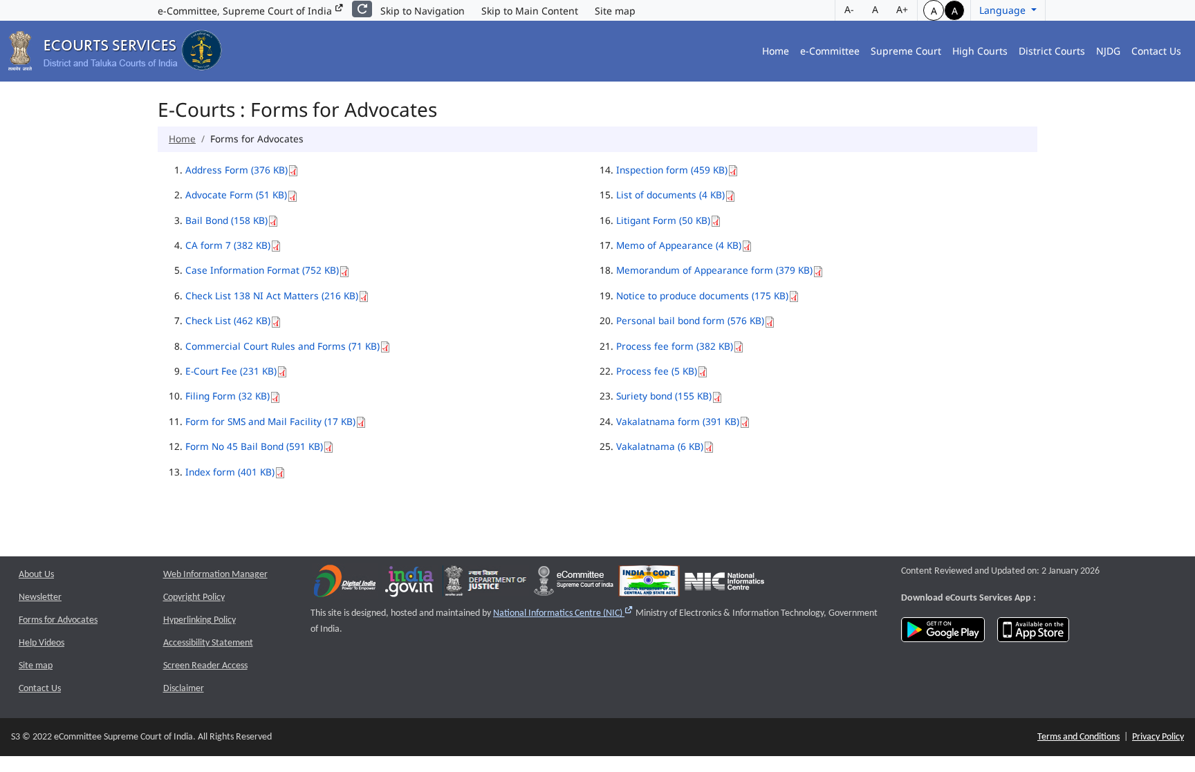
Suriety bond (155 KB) (664, 395)
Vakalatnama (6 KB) (659, 446)
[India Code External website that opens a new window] (649, 584)
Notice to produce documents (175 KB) (702, 295)
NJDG (1108, 50)
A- (849, 9)
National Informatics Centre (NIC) (563, 613)
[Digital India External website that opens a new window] (345, 584)
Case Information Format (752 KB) (262, 269)
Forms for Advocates (58, 620)
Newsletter (40, 597)
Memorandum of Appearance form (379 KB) (714, 269)
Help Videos (41, 643)
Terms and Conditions (1078, 737)
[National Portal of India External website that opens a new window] (410, 584)
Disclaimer (183, 688)
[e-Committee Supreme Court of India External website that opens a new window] (573, 584)
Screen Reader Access (205, 665)
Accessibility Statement (208, 643)
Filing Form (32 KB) (227, 395)
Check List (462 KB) (227, 320)
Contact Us (1156, 50)
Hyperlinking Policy (199, 620)
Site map (615, 10)
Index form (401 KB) (230, 471)
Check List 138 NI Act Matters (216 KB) (271, 295)
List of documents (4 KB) (670, 194)
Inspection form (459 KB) (672, 169)
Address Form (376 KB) (236, 169)
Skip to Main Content (529, 10)
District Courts (1052, 50)
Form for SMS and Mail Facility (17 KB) (270, 421)
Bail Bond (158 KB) (226, 220)
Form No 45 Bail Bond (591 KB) (254, 446)
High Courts (980, 50)
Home (775, 50)
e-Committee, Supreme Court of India (246, 10)
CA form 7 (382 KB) (227, 245)
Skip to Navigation (422, 10)
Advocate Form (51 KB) (236, 194)
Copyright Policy (194, 597)
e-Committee (830, 50)
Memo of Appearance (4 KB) (678, 245)
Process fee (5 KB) (656, 370)
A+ (902, 9)
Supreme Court (906, 50)
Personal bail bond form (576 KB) (690, 320)
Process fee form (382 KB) (674, 345)
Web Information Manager (215, 574)
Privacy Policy (1158, 737)
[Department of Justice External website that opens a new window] (485, 584)
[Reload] (362, 9)
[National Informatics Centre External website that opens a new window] (724, 584)
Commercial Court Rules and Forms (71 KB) (282, 345)
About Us (36, 574)
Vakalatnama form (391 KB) (677, 421)
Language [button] (1003, 10)
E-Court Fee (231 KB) (231, 370)
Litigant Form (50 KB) (663, 220)
